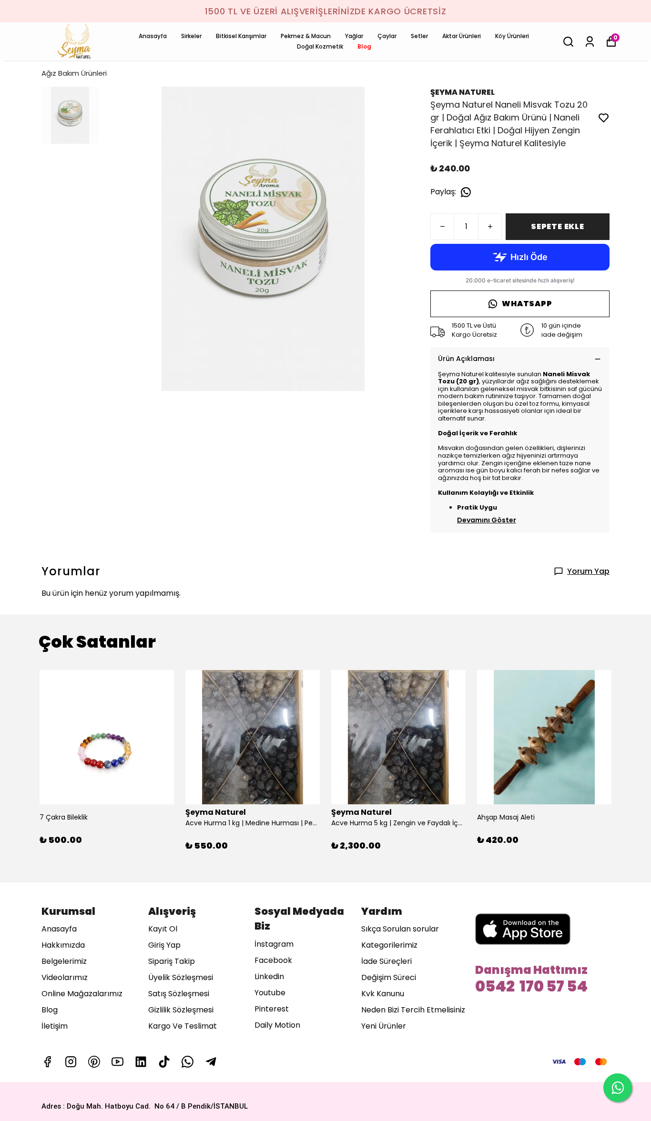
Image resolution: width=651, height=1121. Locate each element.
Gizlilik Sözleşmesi (181, 1009)
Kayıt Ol (162, 928)
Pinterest (271, 1008)
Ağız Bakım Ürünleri (74, 73)
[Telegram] (211, 1062)
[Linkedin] (141, 1062)
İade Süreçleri (386, 961)
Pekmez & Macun (306, 36)
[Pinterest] (94, 1062)
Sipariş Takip (171, 961)
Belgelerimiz (64, 961)
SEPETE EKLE (557, 226)
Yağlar (354, 36)
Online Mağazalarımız (81, 993)
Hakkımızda (63, 945)
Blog (364, 46)
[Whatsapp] (187, 1062)
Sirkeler (191, 36)
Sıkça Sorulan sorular (400, 928)
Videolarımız (64, 977)
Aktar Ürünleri (461, 36)
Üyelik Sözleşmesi (180, 977)
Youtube (269, 992)
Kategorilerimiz (389, 945)
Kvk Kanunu (382, 993)
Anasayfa (153, 36)
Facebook (273, 960)
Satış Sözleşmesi (178, 993)
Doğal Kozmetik (320, 46)
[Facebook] (47, 1062)
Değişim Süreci (388, 977)
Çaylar (387, 36)
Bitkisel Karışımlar (241, 36)
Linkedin (269, 976)
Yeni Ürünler (383, 1026)
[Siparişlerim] (590, 42)
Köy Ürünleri (512, 36)
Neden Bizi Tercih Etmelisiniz (413, 1009)
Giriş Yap (164, 945)
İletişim (54, 1026)
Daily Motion (277, 1025)
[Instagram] (71, 1062)
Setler (419, 36)
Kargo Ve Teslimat (182, 1026)
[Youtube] (117, 1062)
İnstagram (274, 944)
